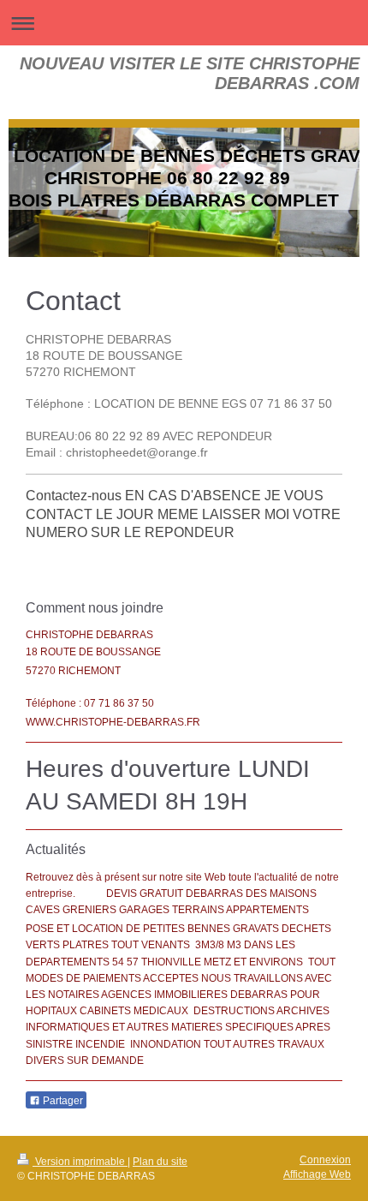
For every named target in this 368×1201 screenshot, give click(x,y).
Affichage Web (317, 1174)
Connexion (325, 1160)
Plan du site (160, 1162)
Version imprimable (80, 1162)
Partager (61, 1101)
